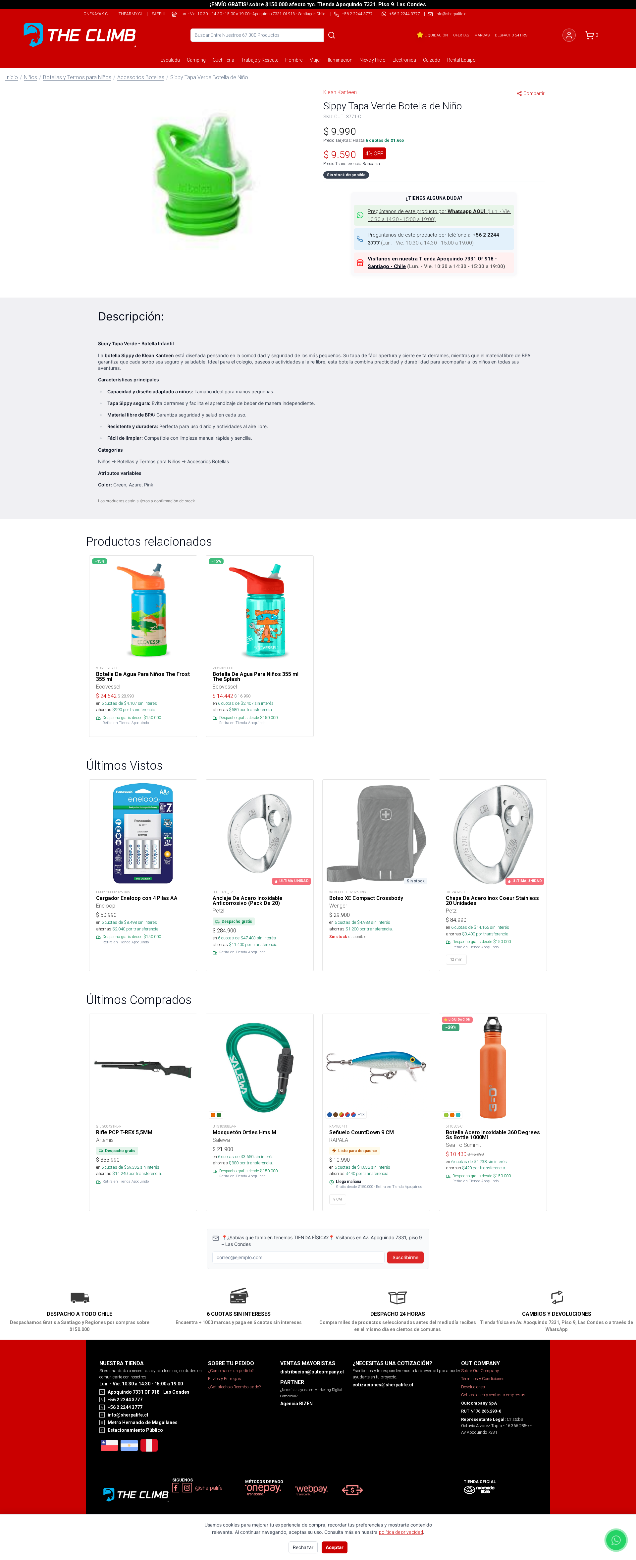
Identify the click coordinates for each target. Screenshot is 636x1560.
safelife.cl (163, 13)
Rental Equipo (461, 60)
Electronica (404, 60)
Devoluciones (473, 1387)
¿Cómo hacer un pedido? (230, 1370)
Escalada (170, 60)
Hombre (293, 60)
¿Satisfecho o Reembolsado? (234, 1387)
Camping (196, 60)
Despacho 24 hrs (511, 35)
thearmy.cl (131, 13)
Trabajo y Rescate (259, 60)
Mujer (315, 60)
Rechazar (303, 1547)
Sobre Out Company (480, 1370)
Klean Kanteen (340, 92)
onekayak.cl (96, 13)
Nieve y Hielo (372, 60)
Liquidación (436, 35)
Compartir (534, 93)
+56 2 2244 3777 (404, 13)
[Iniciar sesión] (569, 35)
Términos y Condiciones (482, 1378)
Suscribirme (405, 1257)
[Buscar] (332, 35)
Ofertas (461, 35)
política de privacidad (401, 1532)
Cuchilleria (223, 60)
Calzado (431, 60)
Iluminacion (340, 60)
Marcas (482, 35)
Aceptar (335, 1547)
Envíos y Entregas (224, 1378)
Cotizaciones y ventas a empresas (493, 1395)
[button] (202, 167)
